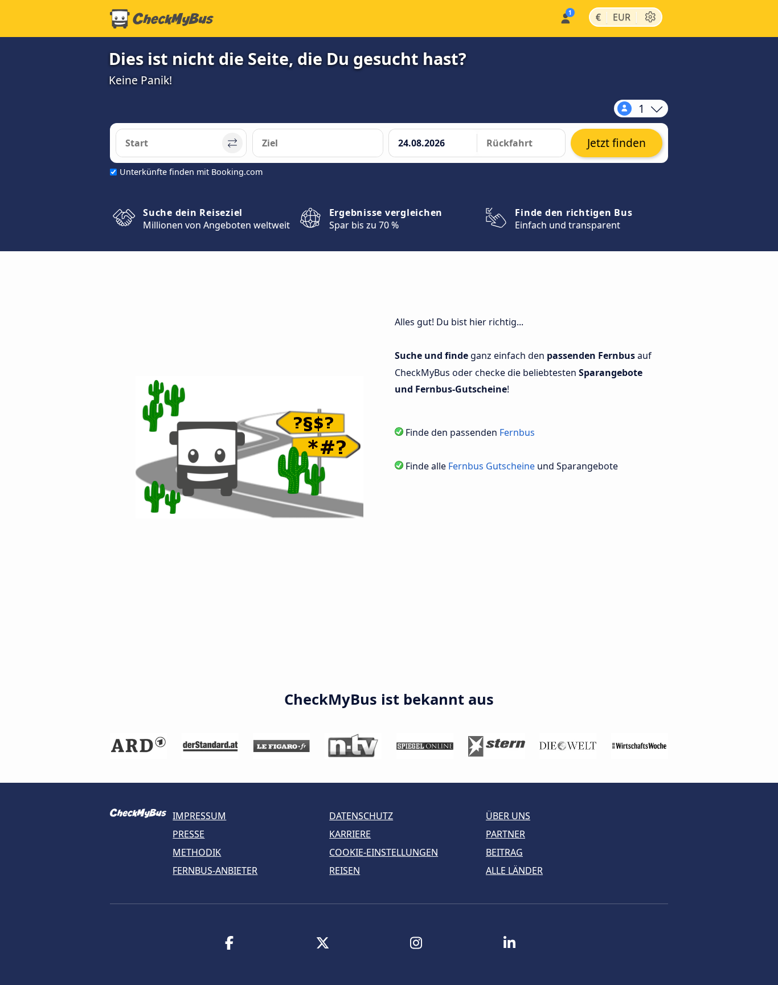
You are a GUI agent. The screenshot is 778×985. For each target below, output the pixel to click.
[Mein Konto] (565, 17)
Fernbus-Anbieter (215, 870)
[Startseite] (162, 19)
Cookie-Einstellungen (383, 852)
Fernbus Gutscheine (491, 466)
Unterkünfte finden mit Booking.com (191, 171)
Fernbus (517, 432)
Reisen (344, 870)
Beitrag (504, 852)
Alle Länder (514, 870)
